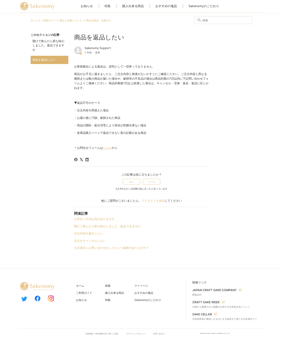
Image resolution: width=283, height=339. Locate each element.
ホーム (34, 20)
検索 (108, 285)
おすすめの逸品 (166, 6)
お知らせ (87, 6)
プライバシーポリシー (135, 333)
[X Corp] (81, 159)
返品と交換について (70, 20)
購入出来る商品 (133, 6)
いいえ (151, 181)
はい (131, 181)
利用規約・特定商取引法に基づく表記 (102, 333)
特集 (108, 6)
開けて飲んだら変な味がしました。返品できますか (48, 45)
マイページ (141, 285)
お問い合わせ (159, 333)
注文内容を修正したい (88, 233)
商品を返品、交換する (98, 20)
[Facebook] (76, 159)
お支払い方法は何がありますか (94, 219)
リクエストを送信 (153, 200)
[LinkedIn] (87, 159)
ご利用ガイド (48, 20)
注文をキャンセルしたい (90, 240)
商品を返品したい (44, 60)
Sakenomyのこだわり (203, 6)
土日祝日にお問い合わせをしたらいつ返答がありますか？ (111, 248)
